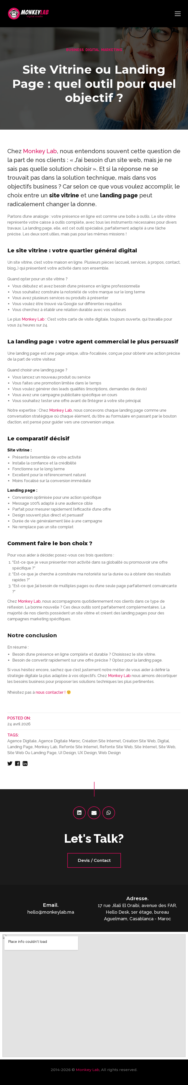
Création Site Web (139, 741)
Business (75, 50)
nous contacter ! (51, 692)
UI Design (67, 752)
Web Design (109, 752)
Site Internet (145, 747)
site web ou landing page (32, 752)
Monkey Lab (40, 151)
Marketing (111, 50)
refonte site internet (78, 747)
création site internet (101, 741)
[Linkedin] (79, 812)
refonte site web (116, 747)
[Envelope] (94, 812)
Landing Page (20, 747)
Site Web (167, 747)
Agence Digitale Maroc (59, 741)
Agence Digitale (22, 741)
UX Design (87, 752)
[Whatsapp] (108, 812)
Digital (92, 50)
